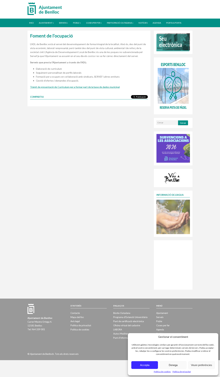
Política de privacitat (182, 371)
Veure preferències (201, 365)
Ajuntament (46, 22)
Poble (77, 22)
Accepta (144, 365)
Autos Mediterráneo (123, 333)
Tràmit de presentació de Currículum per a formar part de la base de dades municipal (75, 86)
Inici (31, 22)
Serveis (63, 22)
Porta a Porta (173, 22)
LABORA (117, 329)
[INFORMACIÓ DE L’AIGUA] (173, 216)
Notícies (143, 22)
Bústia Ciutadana (121, 313)
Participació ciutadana (120, 22)
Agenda (157, 22)
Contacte (75, 313)
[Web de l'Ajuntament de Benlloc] (45, 9)
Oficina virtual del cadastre (126, 325)
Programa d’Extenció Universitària (130, 317)
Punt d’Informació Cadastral (127, 337)
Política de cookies (162, 371)
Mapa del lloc (77, 317)
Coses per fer (94, 22)
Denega (173, 365)
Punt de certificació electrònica (128, 321)
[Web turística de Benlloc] (172, 177)
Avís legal (75, 321)
